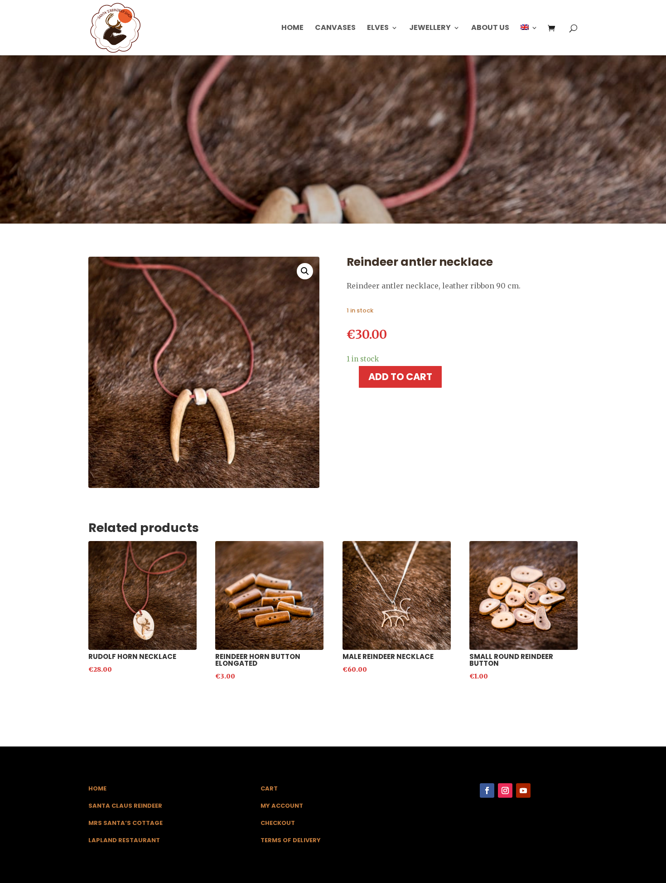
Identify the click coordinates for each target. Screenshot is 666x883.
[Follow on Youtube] (523, 790)
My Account (282, 805)
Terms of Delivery (291, 840)
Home (292, 28)
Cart (269, 788)
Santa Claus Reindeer (125, 805)
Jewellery (430, 28)
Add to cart (400, 376)
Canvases (335, 28)
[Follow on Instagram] (505, 790)
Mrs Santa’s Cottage (125, 823)
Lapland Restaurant (124, 840)
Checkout (278, 823)
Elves (378, 28)
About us (490, 28)
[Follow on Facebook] (487, 790)
